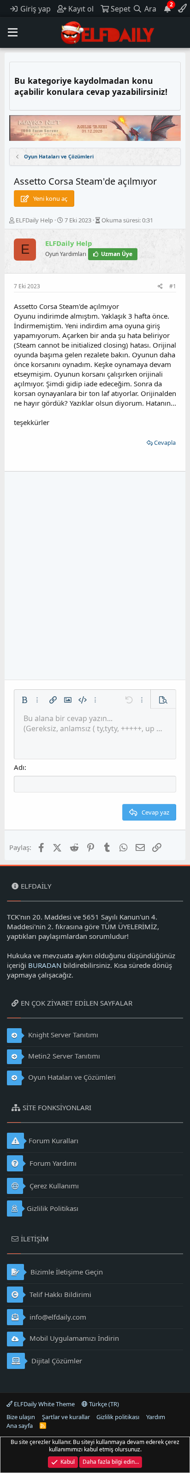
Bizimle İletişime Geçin (66, 1271)
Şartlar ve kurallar (66, 1417)
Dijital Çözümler (56, 1360)
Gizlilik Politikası (52, 1208)
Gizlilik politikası (117, 1417)
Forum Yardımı (52, 1163)
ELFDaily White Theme (43, 1404)
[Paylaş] (160, 286)
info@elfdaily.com (57, 1317)
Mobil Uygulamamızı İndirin (73, 1338)
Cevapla (165, 442)
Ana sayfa (19, 1425)
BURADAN (44, 965)
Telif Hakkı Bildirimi (59, 1294)
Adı (19, 767)
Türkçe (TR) (103, 1404)
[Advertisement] (95, 575)
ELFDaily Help (34, 220)
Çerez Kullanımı (53, 1185)
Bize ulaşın (20, 1417)
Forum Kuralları (53, 1140)
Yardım (155, 1417)
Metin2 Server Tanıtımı (63, 1055)
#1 (172, 286)
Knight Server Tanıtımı (62, 1034)
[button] (13, 32)
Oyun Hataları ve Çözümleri (71, 1077)
